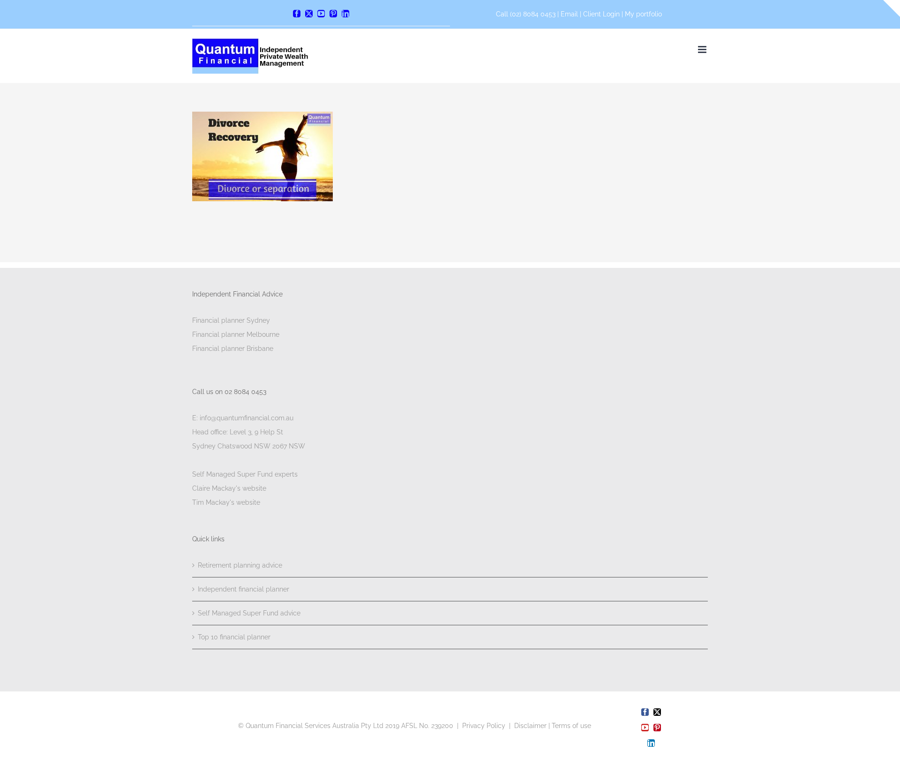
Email (570, 14)
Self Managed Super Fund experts (245, 474)
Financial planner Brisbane (232, 348)
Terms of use (571, 725)
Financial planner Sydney (231, 320)
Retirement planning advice (240, 565)
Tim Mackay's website (226, 502)
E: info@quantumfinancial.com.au (242, 418)
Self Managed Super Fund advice (249, 613)
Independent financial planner (243, 589)
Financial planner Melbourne (235, 334)
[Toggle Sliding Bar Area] (891, 8)
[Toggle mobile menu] (703, 49)
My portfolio (643, 14)
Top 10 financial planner (234, 637)
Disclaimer (530, 725)
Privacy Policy (483, 725)
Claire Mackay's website (229, 488)
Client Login (601, 14)
